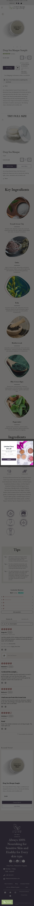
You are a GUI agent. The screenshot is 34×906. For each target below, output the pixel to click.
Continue (9, 459)
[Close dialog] (32, 442)
